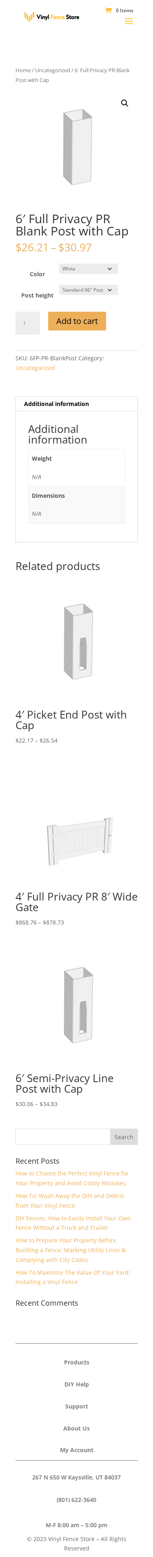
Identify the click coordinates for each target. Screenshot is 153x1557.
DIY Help (76, 1384)
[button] (125, 103)
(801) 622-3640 (76, 1500)
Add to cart (77, 320)
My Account (76, 1450)
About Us (76, 1428)
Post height (37, 295)
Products (76, 1362)
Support (76, 1406)
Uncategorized (52, 70)
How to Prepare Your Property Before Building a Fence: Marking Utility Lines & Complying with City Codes (71, 1250)
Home (23, 70)
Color (37, 274)
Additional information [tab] (56, 404)
